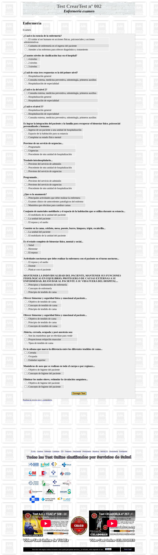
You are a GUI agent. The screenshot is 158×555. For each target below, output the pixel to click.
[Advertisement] (79, 424)
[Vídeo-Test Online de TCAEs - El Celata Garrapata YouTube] (46, 541)
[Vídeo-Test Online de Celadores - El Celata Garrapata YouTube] (112, 541)
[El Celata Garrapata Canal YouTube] (79, 534)
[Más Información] (108, 549)
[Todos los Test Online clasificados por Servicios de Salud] (79, 459)
